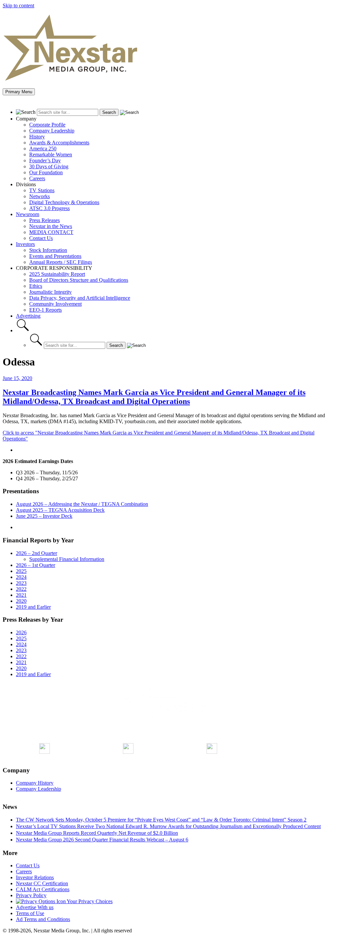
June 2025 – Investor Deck (44, 516)
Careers (37, 178)
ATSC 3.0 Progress (49, 208)
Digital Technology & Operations (64, 202)
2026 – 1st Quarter (35, 565)
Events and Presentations (55, 256)
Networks (39, 196)
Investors (25, 244)
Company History (34, 783)
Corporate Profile (47, 124)
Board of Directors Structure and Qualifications (78, 280)
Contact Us (41, 238)
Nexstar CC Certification (42, 883)
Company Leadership (51, 130)
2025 (21, 571)
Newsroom (27, 214)
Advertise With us (34, 907)
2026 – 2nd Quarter (36, 553)
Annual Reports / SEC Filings (60, 262)
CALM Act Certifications (42, 889)
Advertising (28, 316)
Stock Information (48, 250)
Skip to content (18, 5)
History (37, 136)
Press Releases (44, 220)
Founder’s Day (45, 160)
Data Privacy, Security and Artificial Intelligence (79, 298)
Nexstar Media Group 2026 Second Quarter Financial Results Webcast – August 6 (102, 839)
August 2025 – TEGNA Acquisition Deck (60, 510)
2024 (21, 577)
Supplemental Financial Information (66, 559)
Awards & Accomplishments (59, 142)
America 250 (42, 148)
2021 (21, 595)
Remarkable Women (50, 154)
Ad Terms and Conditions (43, 919)
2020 (21, 601)
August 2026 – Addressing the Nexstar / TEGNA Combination (82, 504)
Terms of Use (30, 913)
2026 (21, 632)
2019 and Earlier (33, 607)
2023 (21, 583)
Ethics (35, 286)
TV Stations (41, 190)
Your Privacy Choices (89, 901)
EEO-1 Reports (45, 310)
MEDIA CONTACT (51, 232)
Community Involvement (55, 304)
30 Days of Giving (48, 166)
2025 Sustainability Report (57, 274)
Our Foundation (46, 172)
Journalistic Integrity (50, 292)
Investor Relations (35, 877)
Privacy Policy (31, 895)
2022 (21, 589)
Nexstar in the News (50, 226)
